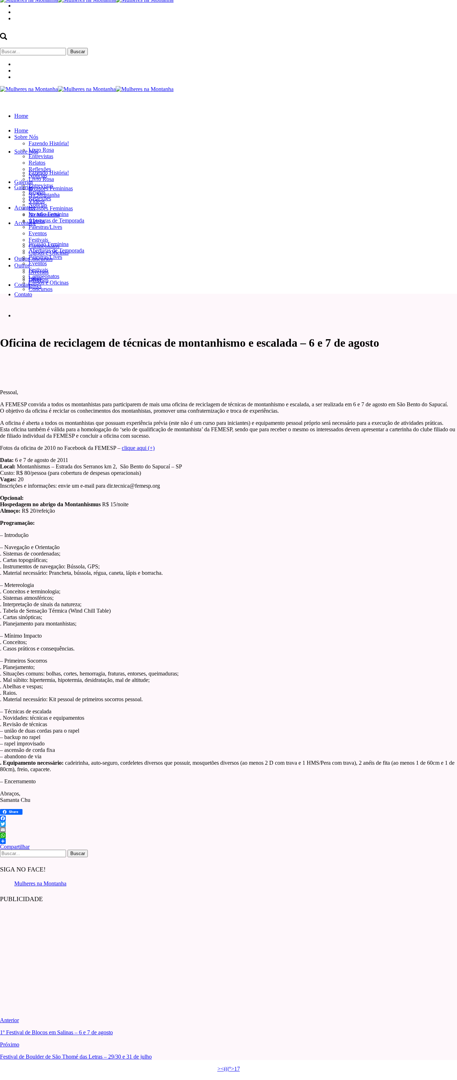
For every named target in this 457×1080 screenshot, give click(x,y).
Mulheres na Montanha (40, 883)
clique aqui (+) (138, 448)
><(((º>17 (228, 1069)
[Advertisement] (53, 954)
